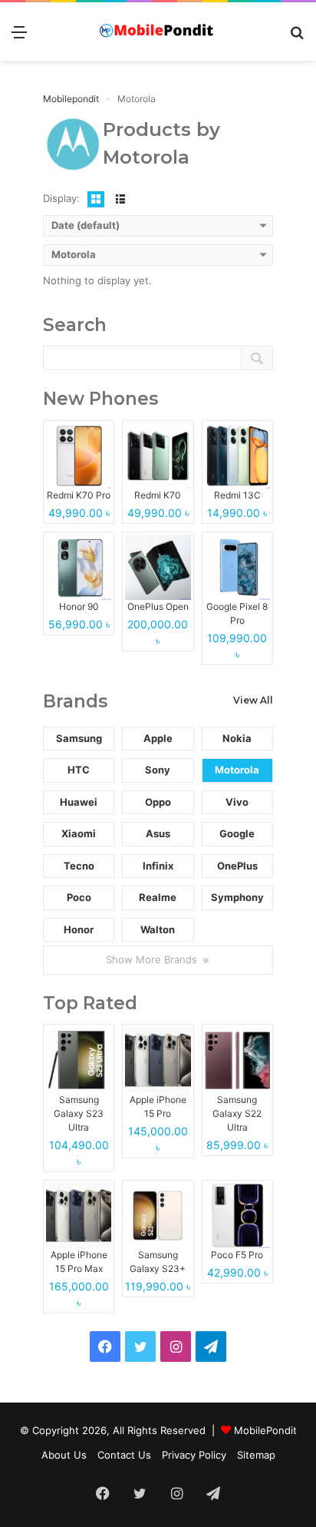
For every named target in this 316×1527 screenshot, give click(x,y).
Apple (158, 738)
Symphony (237, 897)
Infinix (158, 866)
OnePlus (237, 866)
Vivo (237, 802)
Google (237, 833)
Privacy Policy (194, 1455)
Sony (157, 770)
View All (253, 700)
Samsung (79, 738)
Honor (79, 929)
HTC (78, 770)
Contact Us (124, 1455)
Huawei (78, 802)
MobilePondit (265, 1430)
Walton (157, 929)
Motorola (237, 770)
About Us (64, 1455)
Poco (79, 897)
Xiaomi (78, 833)
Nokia (237, 738)
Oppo (158, 802)
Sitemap (256, 1455)
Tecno (79, 866)
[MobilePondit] (158, 31)
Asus (158, 833)
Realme (157, 897)
